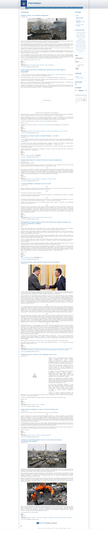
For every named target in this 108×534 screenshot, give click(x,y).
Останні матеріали (80, 77)
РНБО (58, 349)
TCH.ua (26, 122)
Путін (82, 36)
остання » (54, 523)
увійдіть (37, 66)
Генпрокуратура (57, 517)
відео (77, 42)
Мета (35, 7)
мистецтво (29, 435)
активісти (80, 38)
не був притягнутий (52, 51)
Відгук (60, 7)
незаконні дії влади (82, 46)
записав (56, 292)
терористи (83, 49)
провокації (26, 257)
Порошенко (78, 36)
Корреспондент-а (31, 59)
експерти (33, 178)
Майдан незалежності (58, 131)
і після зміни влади (46, 124)
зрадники (67, 348)
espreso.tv (43, 340)
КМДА (36, 349)
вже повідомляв (58, 207)
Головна (29, 7)
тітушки (54, 178)
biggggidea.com (36, 428)
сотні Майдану (42, 404)
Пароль (77, 61)
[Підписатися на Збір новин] (81, 84)
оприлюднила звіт (38, 50)
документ (83, 43)
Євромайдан (34, 3)
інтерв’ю (80, 52)
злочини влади (79, 45)
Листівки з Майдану (34, 421)
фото (42, 217)
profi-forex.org (33, 343)
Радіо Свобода (35, 512)
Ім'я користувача (79, 58)
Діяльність (47, 7)
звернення (84, 44)
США (80, 37)
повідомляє (32, 189)
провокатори (31, 257)
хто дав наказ (42, 121)
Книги (77, 76)
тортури (28, 178)
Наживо (66, 7)
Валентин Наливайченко (41, 131)
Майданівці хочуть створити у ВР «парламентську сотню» (39, 354)
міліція (39, 349)
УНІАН (29, 512)
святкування (38, 435)
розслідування (30, 131)
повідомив (69, 328)
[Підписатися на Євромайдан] (47, 526)
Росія (84, 36)
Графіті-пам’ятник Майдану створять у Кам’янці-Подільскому (39, 409)
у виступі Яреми (41, 508)
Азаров (27, 155)
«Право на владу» (34, 77)
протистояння (54, 348)
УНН (39, 59)
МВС (22, 257)
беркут (51, 178)
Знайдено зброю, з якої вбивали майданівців (34, 15)
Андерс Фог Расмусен (44, 348)
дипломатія (79, 43)
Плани (40, 7)
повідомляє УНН (24, 141)
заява (80, 44)
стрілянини (23, 510)
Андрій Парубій (53, 349)
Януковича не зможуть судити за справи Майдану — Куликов (40, 135)
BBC (36, 59)
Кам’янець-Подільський (46, 435)
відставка (62, 349)
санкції (77, 49)
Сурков (52, 131)
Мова (22, 61)
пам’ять (33, 435)
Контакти (79, 7)
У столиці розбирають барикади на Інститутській (36, 183)
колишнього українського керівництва (58, 74)
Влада (72, 7)
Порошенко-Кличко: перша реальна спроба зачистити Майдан (40, 262)
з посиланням (43, 189)
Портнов (65, 131)
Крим (81, 34)
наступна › (48, 523)
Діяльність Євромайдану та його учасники (80, 21)
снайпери (48, 131)
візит (50, 348)
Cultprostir (27, 429)
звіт (48, 178)
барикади (39, 217)
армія (81, 40)
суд (80, 49)
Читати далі (23, 66)
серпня (80, 90)
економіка (77, 44)
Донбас (78, 34)
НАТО (38, 348)
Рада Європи (38, 178)
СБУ (34, 131)
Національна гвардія (45, 349)
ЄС (75, 32)
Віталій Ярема (64, 517)
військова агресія (82, 42)
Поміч (54, 7)
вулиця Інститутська (48, 217)
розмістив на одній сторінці (48, 337)
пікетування (78, 48)
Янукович (23, 155)
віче (37, 404)
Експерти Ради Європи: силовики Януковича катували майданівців (41, 160)
